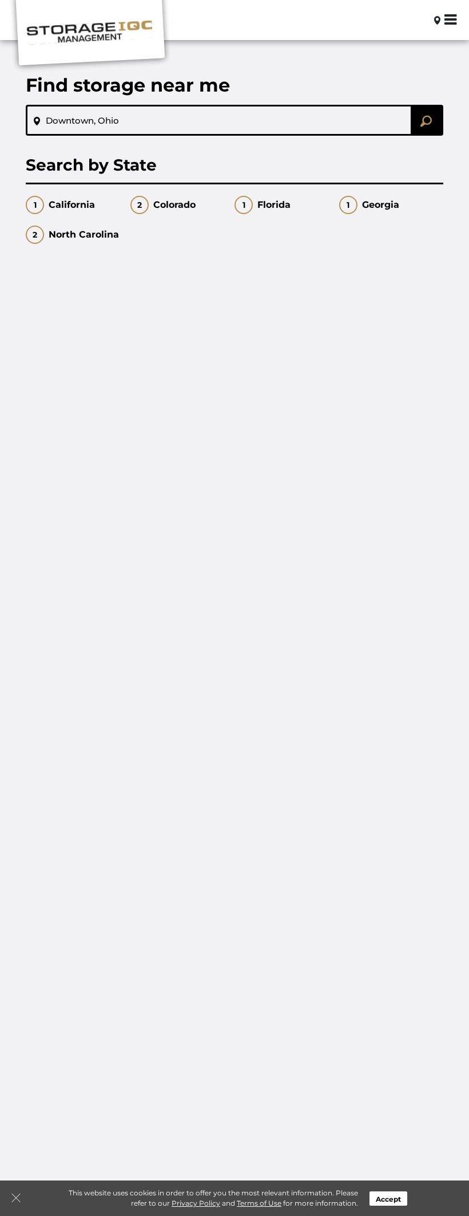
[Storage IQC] (89, 36)
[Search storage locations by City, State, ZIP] (418, 20)
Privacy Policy (196, 1203)
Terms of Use (259, 1203)
